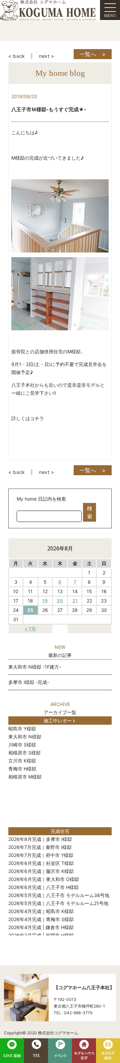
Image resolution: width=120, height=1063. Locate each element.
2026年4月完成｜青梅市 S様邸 (41, 919)
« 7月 (30, 629)
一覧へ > (93, 54)
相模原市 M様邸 (25, 776)
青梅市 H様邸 (22, 768)
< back (16, 56)
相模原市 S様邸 (24, 752)
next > (46, 56)
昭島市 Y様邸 (22, 728)
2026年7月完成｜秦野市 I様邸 (40, 847)
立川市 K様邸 (22, 760)
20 (60, 600)
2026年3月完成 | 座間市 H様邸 (41, 935)
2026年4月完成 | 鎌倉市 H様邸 (41, 927)
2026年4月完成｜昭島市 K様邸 (41, 911)
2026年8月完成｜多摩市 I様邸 (40, 839)
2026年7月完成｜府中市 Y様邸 (40, 855)
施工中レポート (60, 720)
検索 (89, 512)
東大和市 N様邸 (24, 736)
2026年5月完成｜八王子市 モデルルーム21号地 (58, 903)
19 (45, 600)
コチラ (37, 418)
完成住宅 (60, 831)
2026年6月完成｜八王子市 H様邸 (43, 887)
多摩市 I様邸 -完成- (28, 682)
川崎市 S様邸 (22, 744)
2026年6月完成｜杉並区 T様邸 (41, 863)
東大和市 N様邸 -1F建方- (34, 667)
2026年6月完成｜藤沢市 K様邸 (41, 871)
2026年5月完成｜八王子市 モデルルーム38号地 (58, 895)
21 (75, 600)
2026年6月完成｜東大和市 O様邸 (43, 879)
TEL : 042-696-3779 (73, 1012)
